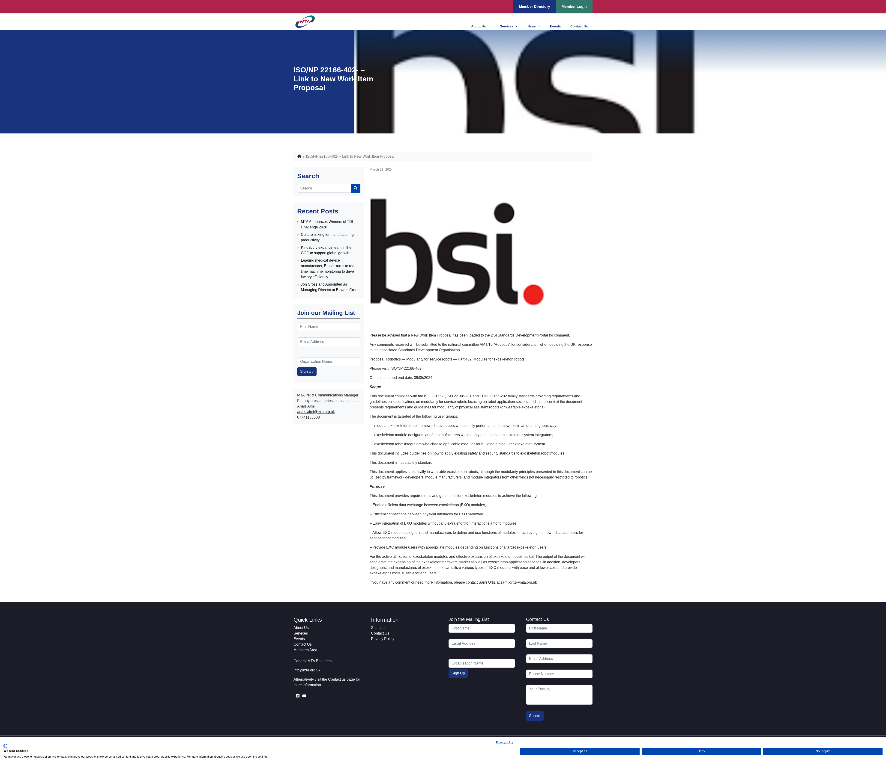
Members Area (305, 650)
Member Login (574, 7)
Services (506, 26)
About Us (478, 26)
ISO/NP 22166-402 (406, 368)
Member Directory (534, 7)
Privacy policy (504, 742)
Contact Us (579, 26)
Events (555, 26)
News (531, 26)
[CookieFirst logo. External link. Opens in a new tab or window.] (5, 746)
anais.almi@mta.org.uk (316, 412)
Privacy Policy (382, 639)
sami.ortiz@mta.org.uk (518, 582)
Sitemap (378, 628)
